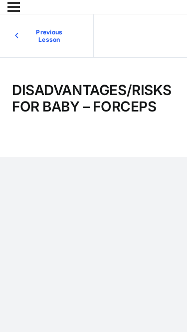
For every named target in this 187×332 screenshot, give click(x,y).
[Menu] (13, 7)
